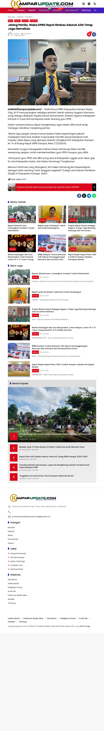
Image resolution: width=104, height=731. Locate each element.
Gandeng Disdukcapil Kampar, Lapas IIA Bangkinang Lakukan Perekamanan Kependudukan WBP (54, 466)
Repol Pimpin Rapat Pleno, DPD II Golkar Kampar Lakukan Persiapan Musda (82, 257)
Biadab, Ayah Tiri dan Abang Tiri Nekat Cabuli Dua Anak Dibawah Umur (52, 447)
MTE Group (85, 626)
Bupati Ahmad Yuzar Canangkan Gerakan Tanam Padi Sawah (21, 228)
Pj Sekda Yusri (16, 565)
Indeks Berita (13, 583)
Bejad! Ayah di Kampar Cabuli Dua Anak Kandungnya (51, 226)
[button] (83, 3)
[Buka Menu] (89, 3)
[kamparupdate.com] (42, 3)
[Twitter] (84, 196)
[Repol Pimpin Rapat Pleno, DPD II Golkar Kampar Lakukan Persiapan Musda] (82, 243)
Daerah (17, 21)
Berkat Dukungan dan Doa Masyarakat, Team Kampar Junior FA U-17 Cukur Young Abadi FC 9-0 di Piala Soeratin (21, 257)
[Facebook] (79, 196)
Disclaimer (12, 579)
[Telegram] (89, 196)
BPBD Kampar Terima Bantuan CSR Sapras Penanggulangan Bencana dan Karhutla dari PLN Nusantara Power (52, 257)
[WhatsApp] (94, 196)
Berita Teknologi (18, 561)
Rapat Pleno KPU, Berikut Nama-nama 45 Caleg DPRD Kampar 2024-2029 (53, 456)
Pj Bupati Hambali (18, 553)
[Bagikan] (94, 34)
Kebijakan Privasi (15, 587)
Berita (10, 21)
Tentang (11, 603)
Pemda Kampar (17, 557)
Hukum (11, 543)
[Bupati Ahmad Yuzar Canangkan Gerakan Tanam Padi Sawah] (22, 214)
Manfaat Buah (17, 569)
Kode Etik (12, 591)
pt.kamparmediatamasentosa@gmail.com (31, 516)
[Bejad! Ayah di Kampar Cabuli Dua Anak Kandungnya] (52, 214)
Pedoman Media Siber (17, 595)
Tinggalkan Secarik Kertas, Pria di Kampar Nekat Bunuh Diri (46, 476)
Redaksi (17, 33)
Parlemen (33, 21)
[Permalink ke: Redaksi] (11, 34)
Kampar (25, 21)
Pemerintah (13, 539)
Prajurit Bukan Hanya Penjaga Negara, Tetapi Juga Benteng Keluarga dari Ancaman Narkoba (81, 228)
